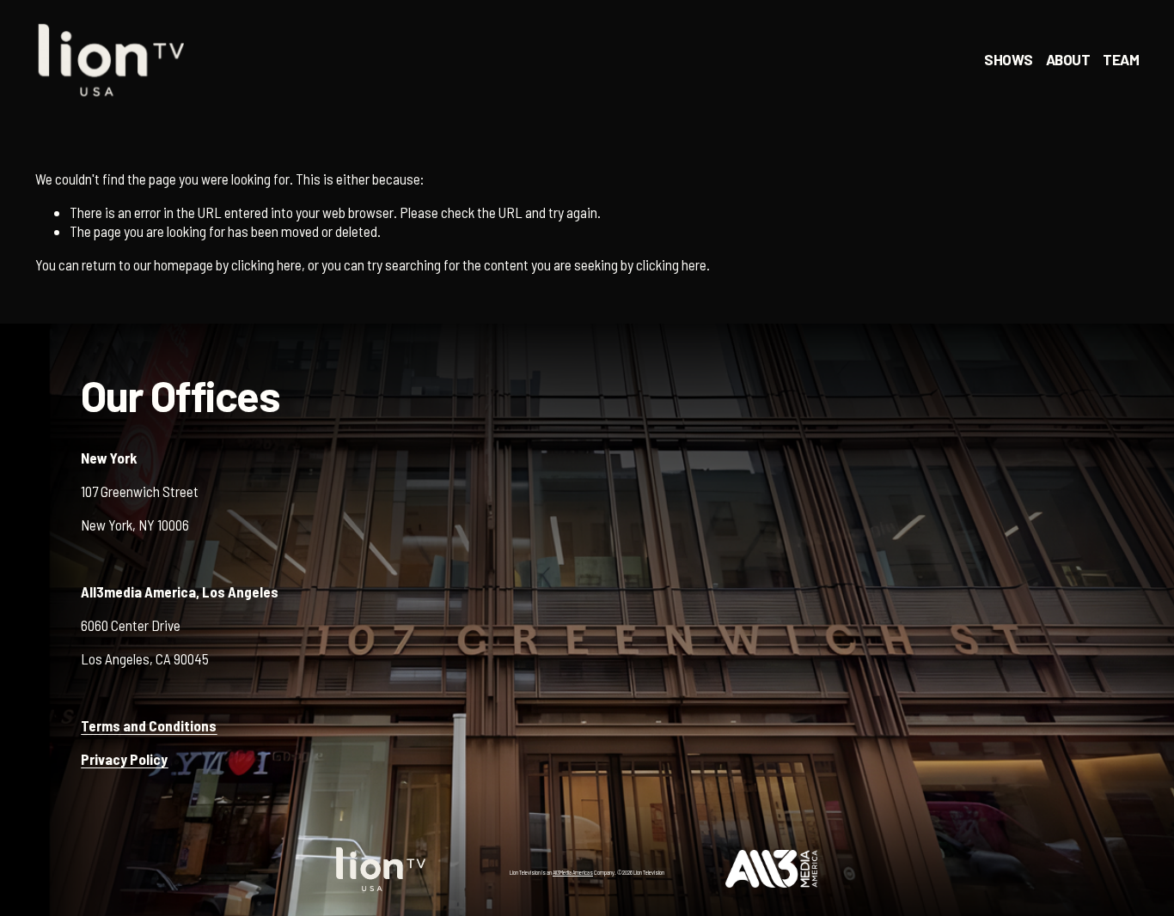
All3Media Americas (573, 872)
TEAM (1121, 59)
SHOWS (1008, 59)
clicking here (266, 264)
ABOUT (1068, 59)
